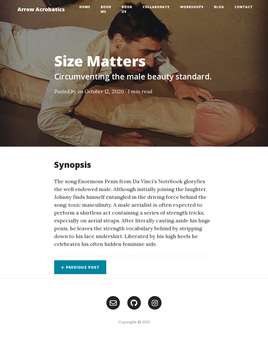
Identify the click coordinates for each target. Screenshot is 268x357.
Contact (243, 7)
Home (84, 7)
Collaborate (156, 7)
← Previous (80, 267)
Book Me (106, 9)
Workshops (192, 7)
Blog (219, 7)
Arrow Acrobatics (41, 9)
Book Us (127, 9)
